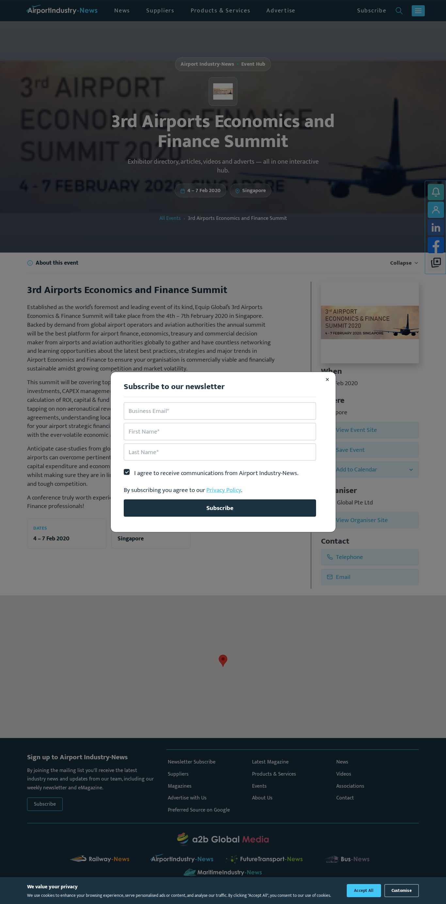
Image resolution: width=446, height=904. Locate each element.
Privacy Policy (223, 490)
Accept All (364, 890)
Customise (401, 890)
